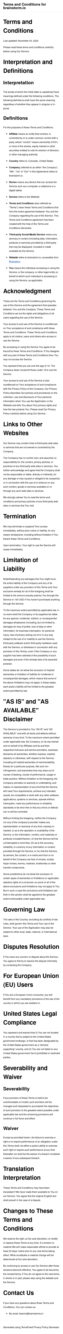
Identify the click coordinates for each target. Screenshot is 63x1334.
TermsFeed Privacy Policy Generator (40, 1327)
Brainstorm (14, 261)
